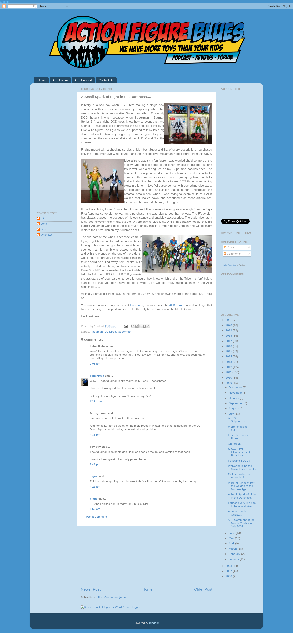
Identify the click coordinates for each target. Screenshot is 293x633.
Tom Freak (97, 375)
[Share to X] (140, 326)
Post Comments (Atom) (113, 597)
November (236, 392)
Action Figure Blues (229, 265)
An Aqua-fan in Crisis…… (237, 513)
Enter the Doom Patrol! (238, 437)
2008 (229, 565)
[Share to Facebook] (144, 326)
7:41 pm (95, 464)
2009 (229, 382)
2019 (229, 330)
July (232, 413)
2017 (229, 341)
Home (42, 80)
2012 (229, 367)
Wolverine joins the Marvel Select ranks (242, 467)
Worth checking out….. (238, 428)
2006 (229, 576)
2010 (229, 377)
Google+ (5, 1)
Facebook (136, 305)
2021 (229, 319)
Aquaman (97, 331)
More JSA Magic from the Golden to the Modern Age (241, 486)
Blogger (154, 622)
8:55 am (95, 508)
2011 (229, 372)
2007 (229, 571)
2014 (229, 356)
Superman (124, 331)
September (236, 403)
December (236, 387)
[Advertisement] (146, 556)
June (232, 533)
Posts (230, 247)
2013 (229, 361)
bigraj (94, 476)
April (232, 543)
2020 (229, 325)
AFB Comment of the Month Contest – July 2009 (241, 523)
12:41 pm (96, 401)
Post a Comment (96, 516)
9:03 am (95, 363)
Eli (42, 218)
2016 (229, 346)
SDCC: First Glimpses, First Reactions (239, 452)
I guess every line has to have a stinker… (242, 504)
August (233, 408)
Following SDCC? (239, 460)
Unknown (47, 234)
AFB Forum (60, 80)
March (233, 548)
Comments (233, 253)
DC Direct (110, 331)
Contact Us (106, 80)
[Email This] (133, 326)
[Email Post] (125, 326)
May (232, 538)
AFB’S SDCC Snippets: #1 (237, 420)
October (234, 398)
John (44, 223)
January (234, 559)
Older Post (203, 589)
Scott (44, 229)
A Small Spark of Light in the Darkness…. (242, 496)
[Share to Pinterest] (148, 326)
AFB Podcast (83, 80)
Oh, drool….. (236, 443)
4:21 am (95, 486)
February (235, 553)
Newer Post (91, 589)
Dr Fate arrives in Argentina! (239, 476)
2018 (229, 335)
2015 (229, 351)
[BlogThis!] (137, 326)
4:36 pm (95, 434)
